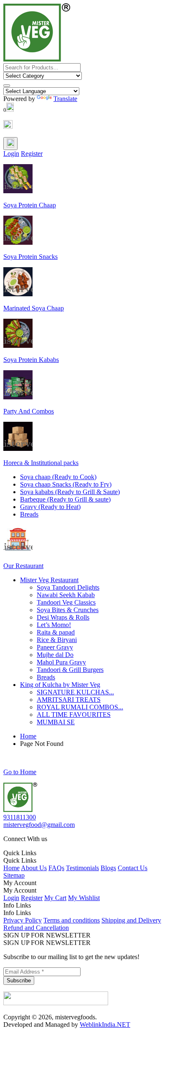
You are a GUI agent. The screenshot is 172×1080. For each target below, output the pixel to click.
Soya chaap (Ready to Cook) (58, 476)
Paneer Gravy (55, 647)
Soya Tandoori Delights (68, 587)
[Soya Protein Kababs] (18, 345)
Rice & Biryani (57, 639)
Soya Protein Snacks (30, 256)
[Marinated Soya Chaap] (18, 294)
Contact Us (132, 867)
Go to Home (19, 771)
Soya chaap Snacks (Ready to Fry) (65, 484)
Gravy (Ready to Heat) (50, 506)
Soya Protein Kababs (31, 359)
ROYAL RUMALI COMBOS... (80, 707)
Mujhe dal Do (55, 654)
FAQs (56, 867)
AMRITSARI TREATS (69, 699)
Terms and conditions (71, 920)
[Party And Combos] (18, 397)
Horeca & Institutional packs (40, 462)
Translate (65, 98)
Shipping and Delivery (131, 920)
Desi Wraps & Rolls (63, 617)
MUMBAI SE (56, 722)
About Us (34, 867)
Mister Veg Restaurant (49, 579)
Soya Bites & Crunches (68, 609)
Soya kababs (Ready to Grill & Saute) (70, 491)
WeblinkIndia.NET (105, 1024)
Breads (29, 514)
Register (32, 153)
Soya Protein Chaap (29, 205)
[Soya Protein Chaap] (18, 190)
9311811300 (19, 817)
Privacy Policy (22, 920)
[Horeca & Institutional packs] (18, 448)
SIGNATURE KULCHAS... (75, 692)
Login (11, 153)
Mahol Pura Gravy (61, 662)
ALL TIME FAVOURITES (74, 714)
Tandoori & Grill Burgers (70, 669)
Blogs (108, 867)
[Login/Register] (10, 143)
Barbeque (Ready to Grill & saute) (65, 499)
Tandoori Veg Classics (66, 602)
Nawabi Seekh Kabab (66, 594)
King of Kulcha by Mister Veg (60, 684)
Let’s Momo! (54, 624)
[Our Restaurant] (18, 551)
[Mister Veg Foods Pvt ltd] (20, 809)
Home (28, 736)
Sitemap (14, 875)
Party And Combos (28, 411)
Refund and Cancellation (36, 927)
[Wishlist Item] (8, 126)
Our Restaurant (23, 565)
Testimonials (82, 867)
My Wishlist (84, 897)
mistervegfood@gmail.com (39, 824)
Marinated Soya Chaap (33, 308)
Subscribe (19, 980)
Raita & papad (56, 632)
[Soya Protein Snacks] (18, 242)
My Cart (55, 897)
